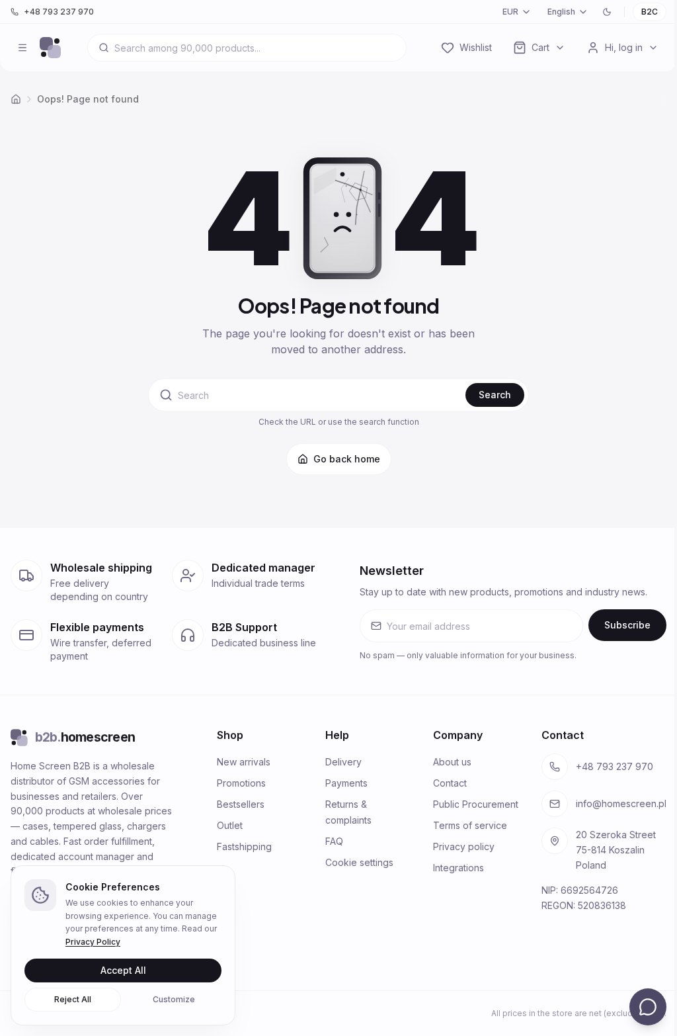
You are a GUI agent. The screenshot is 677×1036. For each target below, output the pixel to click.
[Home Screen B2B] (50, 47)
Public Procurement (475, 804)
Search (495, 394)
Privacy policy (464, 846)
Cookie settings (359, 862)
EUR (510, 12)
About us (452, 761)
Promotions (241, 783)
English (561, 12)
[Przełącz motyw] (607, 12)
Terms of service (470, 825)
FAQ (334, 841)
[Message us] (647, 1006)
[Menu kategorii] (22, 48)
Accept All (123, 970)
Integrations (458, 867)
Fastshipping (244, 846)
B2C (649, 12)
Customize (174, 999)
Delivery (343, 761)
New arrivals (243, 761)
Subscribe (627, 624)
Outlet (230, 825)
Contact (450, 783)
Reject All (72, 999)
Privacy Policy (92, 942)
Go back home (346, 458)
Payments (346, 783)
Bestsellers (240, 804)
